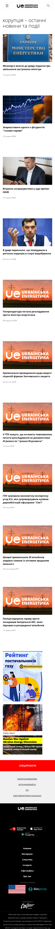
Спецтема (27, 859)
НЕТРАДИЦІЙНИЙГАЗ (27, 784)
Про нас (27, 876)
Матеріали (27, 854)
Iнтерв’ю (27, 865)
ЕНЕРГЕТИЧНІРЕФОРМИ (27, 779)
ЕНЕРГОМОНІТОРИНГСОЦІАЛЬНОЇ (27, 796)
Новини (27, 848)
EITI (27, 790)
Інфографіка (27, 870)
